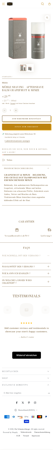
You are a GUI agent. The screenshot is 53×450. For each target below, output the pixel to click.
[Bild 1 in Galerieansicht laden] (23, 68)
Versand (12, 103)
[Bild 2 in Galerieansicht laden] (30, 68)
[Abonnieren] (49, 393)
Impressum (36, 436)
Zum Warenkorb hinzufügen (26, 118)
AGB (18, 436)
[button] (42, 4)
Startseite (7, 76)
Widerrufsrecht (26, 432)
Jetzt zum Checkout (26, 126)
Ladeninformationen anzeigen (17, 141)
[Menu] (3, 4)
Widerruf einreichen (26, 355)
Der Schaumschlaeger (22, 429)
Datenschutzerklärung (42, 432)
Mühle (5, 83)
